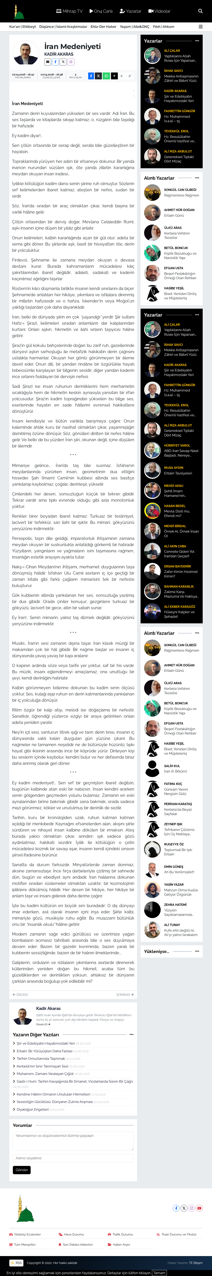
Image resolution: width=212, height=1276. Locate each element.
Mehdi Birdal (175, 526)
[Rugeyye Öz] (152, 849)
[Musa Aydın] (152, 470)
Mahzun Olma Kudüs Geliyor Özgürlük (181, 892)
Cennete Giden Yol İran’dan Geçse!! (179, 553)
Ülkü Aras (173, 228)
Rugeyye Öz (174, 844)
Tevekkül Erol (176, 131)
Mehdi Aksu (173, 486)
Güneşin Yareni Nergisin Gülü (176, 791)
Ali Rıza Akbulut (178, 151)
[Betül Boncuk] (152, 253)
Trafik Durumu (123, 1234)
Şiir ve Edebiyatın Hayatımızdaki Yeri (46, 1043)
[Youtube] (199, 1208)
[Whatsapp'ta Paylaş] (106, 75)
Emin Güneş (173, 866)
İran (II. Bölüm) (175, 771)
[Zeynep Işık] (152, 829)
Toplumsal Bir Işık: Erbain (178, 852)
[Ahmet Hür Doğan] (152, 212)
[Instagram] (70, 62)
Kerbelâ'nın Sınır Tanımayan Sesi (43, 1066)
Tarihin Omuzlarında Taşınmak (41, 1058)
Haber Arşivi (121, 1244)
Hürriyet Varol (177, 445)
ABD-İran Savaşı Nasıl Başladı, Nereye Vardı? (181, 453)
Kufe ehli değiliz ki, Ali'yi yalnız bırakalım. (181, 932)
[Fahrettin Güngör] (152, 116)
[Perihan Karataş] (152, 809)
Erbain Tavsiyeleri (178, 473)
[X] (63, 62)
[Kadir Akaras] (26, 53)
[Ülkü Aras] (152, 232)
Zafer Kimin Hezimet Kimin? (181, 574)
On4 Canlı (103, 11)
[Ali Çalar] (152, 55)
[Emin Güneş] (152, 869)
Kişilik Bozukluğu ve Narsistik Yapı (180, 255)
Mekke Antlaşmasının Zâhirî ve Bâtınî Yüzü (181, 78)
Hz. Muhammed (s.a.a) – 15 (177, 118)
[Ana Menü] (201, 26)
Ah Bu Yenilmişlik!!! (179, 872)
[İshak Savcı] (152, 75)
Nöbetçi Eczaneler (27, 1234)
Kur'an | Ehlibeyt (22, 27)
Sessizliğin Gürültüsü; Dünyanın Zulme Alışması (55, 1102)
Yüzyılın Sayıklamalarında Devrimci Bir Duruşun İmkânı (181, 912)
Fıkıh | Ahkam (163, 27)
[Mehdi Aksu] (152, 490)
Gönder (22, 1170)
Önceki (22, 994)
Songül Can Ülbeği (180, 190)
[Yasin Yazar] (152, 889)
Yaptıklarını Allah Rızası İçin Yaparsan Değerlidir (179, 58)
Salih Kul (172, 766)
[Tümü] (197, 41)
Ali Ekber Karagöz (179, 606)
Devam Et (42, 1024)
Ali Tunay (172, 925)
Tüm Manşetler (25, 1244)
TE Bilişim (196, 1263)
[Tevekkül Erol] (152, 136)
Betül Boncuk (176, 248)
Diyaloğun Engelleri (33, 1109)
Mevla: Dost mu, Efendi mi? (177, 513)
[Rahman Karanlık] (152, 591)
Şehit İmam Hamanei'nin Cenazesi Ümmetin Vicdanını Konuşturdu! (179, 493)
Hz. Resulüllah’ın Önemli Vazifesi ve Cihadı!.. (179, 139)
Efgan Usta (173, 268)
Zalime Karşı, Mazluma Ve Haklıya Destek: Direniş (180, 594)
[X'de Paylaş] (98, 75)
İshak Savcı (173, 70)
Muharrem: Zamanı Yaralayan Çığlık (46, 1074)
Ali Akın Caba (175, 546)
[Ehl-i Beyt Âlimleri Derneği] (18, 11)
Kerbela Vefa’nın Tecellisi (177, 235)
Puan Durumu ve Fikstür (179, 1234)
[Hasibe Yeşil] (152, 293)
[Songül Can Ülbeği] (152, 192)
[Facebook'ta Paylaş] (91, 75)
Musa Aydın (173, 467)
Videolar (161, 11)
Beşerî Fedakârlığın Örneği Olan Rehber (180, 275)
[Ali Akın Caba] (152, 551)
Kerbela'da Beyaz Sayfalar (178, 811)
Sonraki (123, 994)
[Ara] (200, 11)
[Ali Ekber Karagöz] (152, 611)
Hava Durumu (74, 1234)
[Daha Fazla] (114, 75)
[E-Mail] (47, 62)
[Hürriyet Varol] (152, 450)
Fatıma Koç (173, 784)
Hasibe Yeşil (174, 288)
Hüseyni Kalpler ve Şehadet (179, 614)
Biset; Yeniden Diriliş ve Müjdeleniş (180, 296)
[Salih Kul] (152, 768)
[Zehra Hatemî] (152, 909)
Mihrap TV (72, 11)
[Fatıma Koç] (152, 788)
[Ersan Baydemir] (152, 571)
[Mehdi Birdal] (152, 531)
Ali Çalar (172, 50)
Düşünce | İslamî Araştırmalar (63, 27)
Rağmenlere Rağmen (181, 195)
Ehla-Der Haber (103, 27)
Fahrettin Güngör (179, 111)
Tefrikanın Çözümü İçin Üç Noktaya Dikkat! (179, 832)
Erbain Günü (174, 215)
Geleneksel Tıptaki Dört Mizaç (179, 159)
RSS (18, 1263)
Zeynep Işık (173, 824)
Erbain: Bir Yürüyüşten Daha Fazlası (45, 1051)
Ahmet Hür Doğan (179, 210)
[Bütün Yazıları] (132, 1034)
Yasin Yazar (174, 884)
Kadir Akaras (58, 54)
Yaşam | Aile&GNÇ (134, 27)
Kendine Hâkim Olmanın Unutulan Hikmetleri (54, 1094)
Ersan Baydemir (177, 566)
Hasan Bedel (175, 506)
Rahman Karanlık (179, 586)
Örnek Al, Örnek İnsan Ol (181, 533)
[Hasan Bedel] (152, 510)
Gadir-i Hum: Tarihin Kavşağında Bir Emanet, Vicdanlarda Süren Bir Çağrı (75, 1081)
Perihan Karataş (178, 804)
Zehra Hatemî (175, 904)
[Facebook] (55, 62)
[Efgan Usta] (152, 273)
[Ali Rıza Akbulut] (152, 156)
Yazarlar (133, 11)
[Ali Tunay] (152, 929)
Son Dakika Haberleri (78, 1244)
